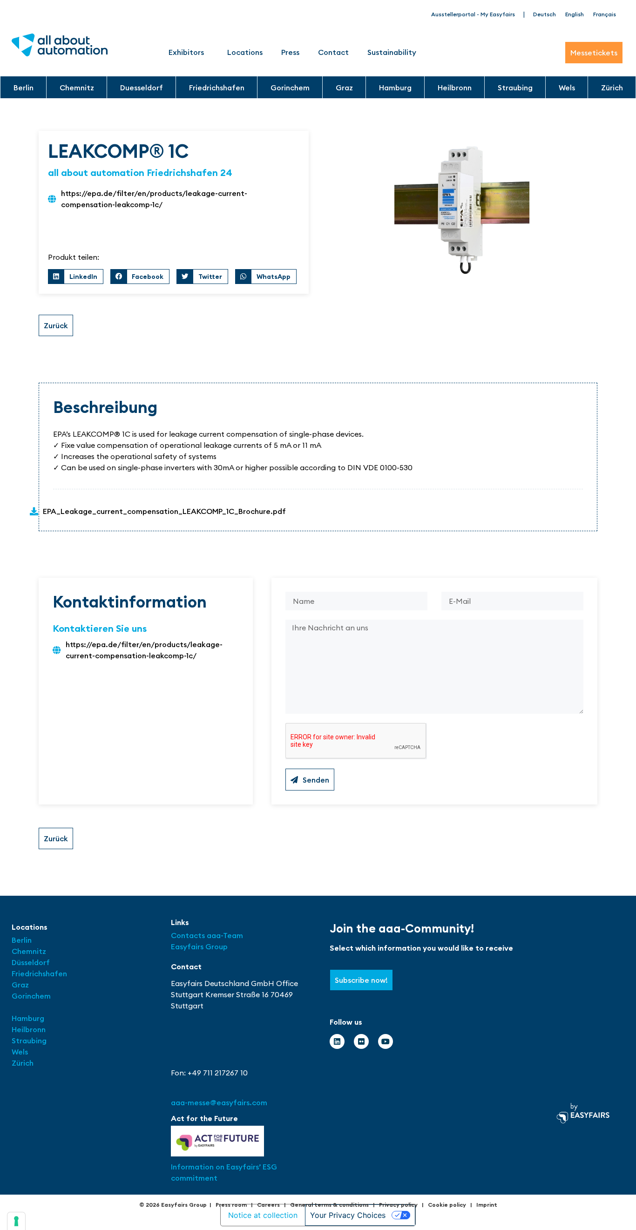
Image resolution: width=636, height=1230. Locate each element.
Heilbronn (455, 87)
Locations (245, 52)
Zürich (612, 87)
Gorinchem (290, 87)
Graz (344, 87)
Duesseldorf (141, 87)
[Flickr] (361, 1041)
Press (290, 52)
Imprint (486, 1204)
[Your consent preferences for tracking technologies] (16, 1221)
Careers (268, 1204)
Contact (333, 52)
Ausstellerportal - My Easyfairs (473, 14)
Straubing (515, 87)
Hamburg (395, 87)
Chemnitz (77, 87)
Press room (231, 1204)
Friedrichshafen (216, 87)
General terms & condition (328, 1204)
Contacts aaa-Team (207, 935)
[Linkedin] (337, 1041)
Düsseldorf (32, 962)
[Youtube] (385, 1041)
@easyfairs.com (219, 1102)
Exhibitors (186, 52)
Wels (567, 87)
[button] (75, 276)
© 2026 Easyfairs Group (173, 1204)
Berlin (24, 87)
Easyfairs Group (199, 946)
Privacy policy (398, 1204)
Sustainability (391, 52)
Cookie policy (447, 1204)
